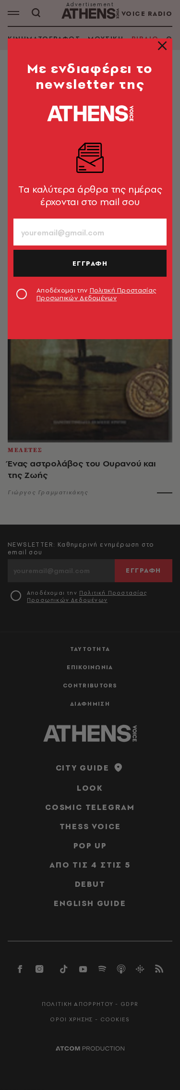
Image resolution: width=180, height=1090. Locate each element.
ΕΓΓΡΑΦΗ (90, 263)
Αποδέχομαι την (96, 294)
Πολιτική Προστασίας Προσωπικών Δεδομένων (96, 294)
